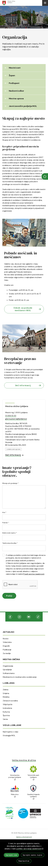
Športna (6, 715)
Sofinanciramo (9, 673)
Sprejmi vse (11, 855)
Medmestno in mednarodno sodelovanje (19, 677)
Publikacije (7, 650)
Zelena (5, 689)
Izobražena (7, 708)
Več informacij (23, 385)
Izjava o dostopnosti (24, 837)
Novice (5, 638)
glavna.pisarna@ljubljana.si (16, 419)
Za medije (7, 653)
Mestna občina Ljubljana (16, 406)
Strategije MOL (9, 735)
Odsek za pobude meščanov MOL (23, 309)
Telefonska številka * (10, 543)
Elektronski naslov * (9, 533)
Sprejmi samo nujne (32, 855)
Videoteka (7, 642)
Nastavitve (24, 861)
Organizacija (8, 666)
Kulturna (6, 712)
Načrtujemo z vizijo (10, 732)
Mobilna (6, 697)
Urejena (6, 693)
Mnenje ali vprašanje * (10, 483)
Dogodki (6, 646)
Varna (5, 719)
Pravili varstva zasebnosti (33, 574)
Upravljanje (7, 669)
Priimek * (5, 523)
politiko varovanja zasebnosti (29, 848)
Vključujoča (7, 704)
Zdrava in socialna (10, 701)
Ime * (4, 512)
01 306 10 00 (10, 415)
